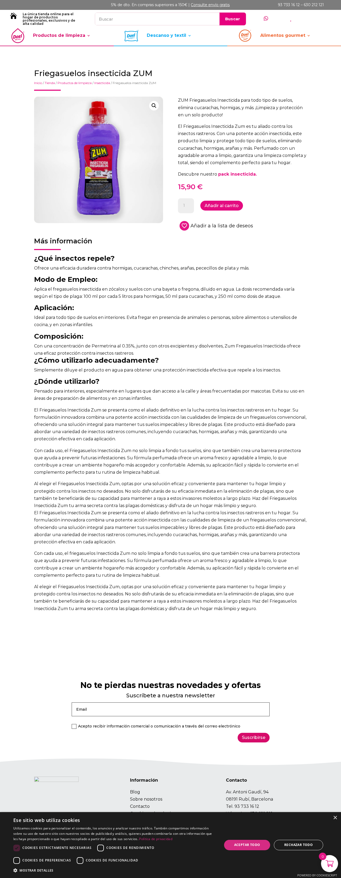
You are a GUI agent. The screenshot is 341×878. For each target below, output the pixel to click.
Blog (135, 791)
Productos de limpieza (59, 35)
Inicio (38, 83)
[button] (154, 105)
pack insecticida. (237, 174)
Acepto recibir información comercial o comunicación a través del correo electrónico (159, 726)
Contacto (140, 806)
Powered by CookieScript (317, 875)
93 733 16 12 (246, 806)
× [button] (335, 818)
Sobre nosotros (146, 799)
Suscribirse (253, 737)
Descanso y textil (166, 35)
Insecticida (102, 83)
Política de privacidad (155, 839)
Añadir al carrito (222, 205)
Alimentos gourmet (282, 35)
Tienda (50, 83)
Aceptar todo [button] (247, 845)
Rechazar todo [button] (298, 845)
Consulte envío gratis (210, 4)
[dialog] (170, 845)
